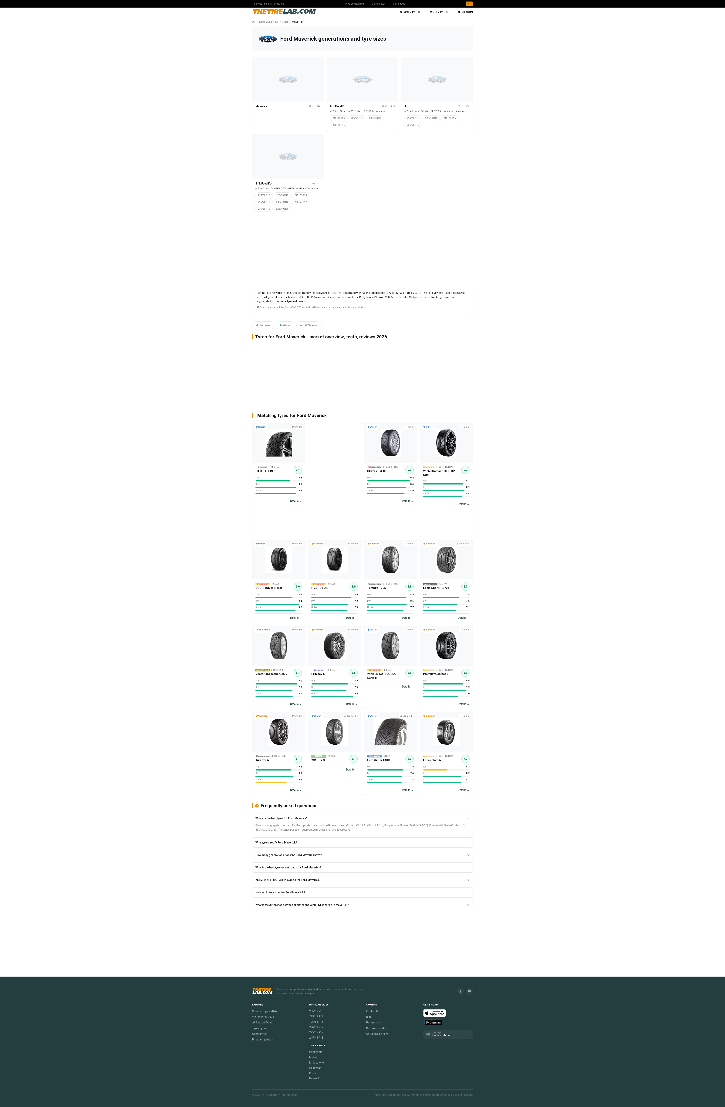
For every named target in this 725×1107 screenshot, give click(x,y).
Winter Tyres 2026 (263, 1016)
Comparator (378, 3)
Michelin (314, 1057)
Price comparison (354, 3)
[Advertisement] (362, 252)
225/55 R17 (316, 1032)
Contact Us (399, 3)
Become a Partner (377, 1028)
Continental (316, 1052)
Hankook (314, 1078)
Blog (369, 1016)
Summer (265, 325)
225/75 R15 (357, 118)
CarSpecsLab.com (377, 1033)
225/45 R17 (316, 1016)
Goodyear (315, 1067)
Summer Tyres (410, 12)
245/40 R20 (282, 209)
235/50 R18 (264, 209)
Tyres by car (259, 1028)
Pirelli (312, 1073)
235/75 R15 (375, 118)
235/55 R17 (301, 202)
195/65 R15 (316, 1021)
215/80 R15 (338, 118)
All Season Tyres (262, 1022)
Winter (287, 325)
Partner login (374, 1022)
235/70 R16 (338, 125)
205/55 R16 (316, 1011)
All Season (465, 12)
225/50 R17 (316, 1027)
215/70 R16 (449, 118)
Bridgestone (316, 1062)
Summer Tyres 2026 (264, 1011)
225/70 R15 (431, 118)
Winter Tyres (439, 12)
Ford (285, 21)
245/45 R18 (316, 1037)
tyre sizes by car (268, 21)
